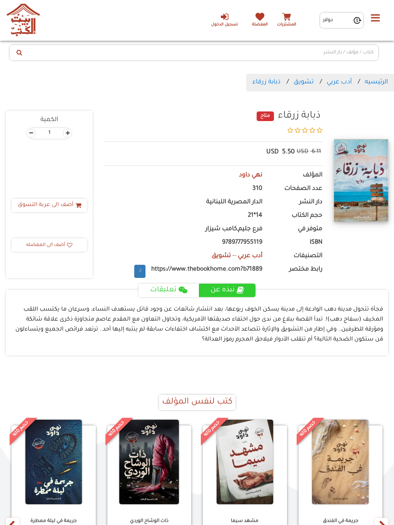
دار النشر (310, 202)
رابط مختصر (305, 269)
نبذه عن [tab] (222, 290)
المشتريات (286, 25)
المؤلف (312, 175)
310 (257, 189)
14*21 (255, 216)
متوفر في (310, 229)
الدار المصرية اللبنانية (234, 202)
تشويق (304, 82)
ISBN (316, 242)
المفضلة (260, 25)
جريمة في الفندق (340, 521)
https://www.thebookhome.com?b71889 (206, 269)
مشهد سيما (245, 521)
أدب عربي (339, 82)
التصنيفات (308, 256)
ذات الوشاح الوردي (149, 521)
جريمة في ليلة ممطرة (53, 521)
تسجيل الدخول (224, 25)
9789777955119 (242, 242)
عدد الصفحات (303, 189)
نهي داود (250, 175)
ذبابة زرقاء (266, 82)
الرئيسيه (376, 82)
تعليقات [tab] (163, 290)
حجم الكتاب (307, 216)
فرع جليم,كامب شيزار (233, 229)
